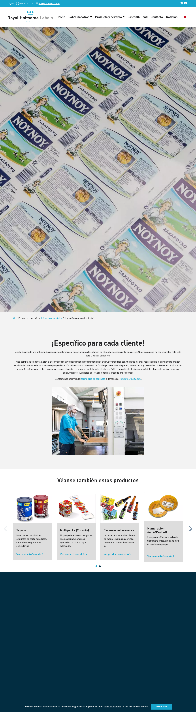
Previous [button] (5, 528)
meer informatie (112, 706)
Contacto (157, 17)
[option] (32, 527)
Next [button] (190, 528)
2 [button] (100, 566)
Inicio (61, 17)
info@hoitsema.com (49, 3)
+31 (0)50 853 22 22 (130, 378)
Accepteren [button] (162, 706)
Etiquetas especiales (51, 318)
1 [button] (96, 566)
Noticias (171, 17)
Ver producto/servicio (28, 554)
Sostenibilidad (138, 17)
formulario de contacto (93, 378)
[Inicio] (14, 318)
